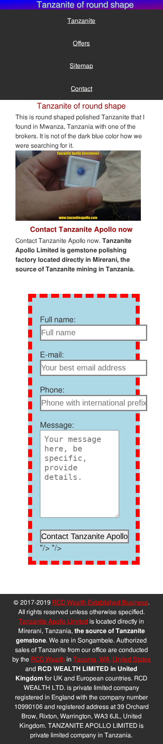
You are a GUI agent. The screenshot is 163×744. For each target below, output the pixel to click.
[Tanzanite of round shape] (78, 219)
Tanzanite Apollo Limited (53, 621)
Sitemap (81, 66)
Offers (81, 43)
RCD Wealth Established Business (100, 602)
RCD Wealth (48, 659)
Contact (81, 89)
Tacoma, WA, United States (112, 659)
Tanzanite (81, 21)
